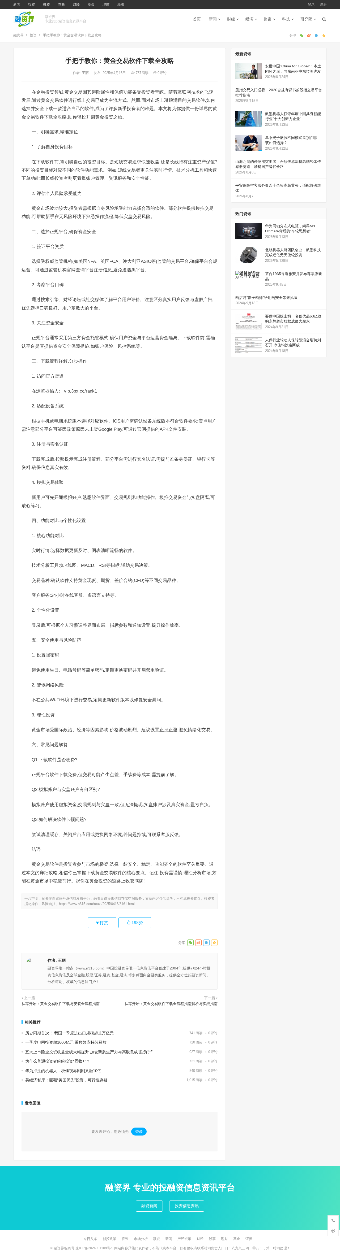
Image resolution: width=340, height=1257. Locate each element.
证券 (248, 1239)
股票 (212, 1239)
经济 (120, 4)
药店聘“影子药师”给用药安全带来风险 (266, 297)
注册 (323, 4)
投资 (31, 4)
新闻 (16, 4)
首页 (197, 19)
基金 (91, 4)
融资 (46, 4)
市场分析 (141, 1239)
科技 (286, 19)
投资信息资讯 (187, 1205)
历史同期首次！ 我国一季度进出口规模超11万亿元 (69, 1033)
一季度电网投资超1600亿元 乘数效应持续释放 (66, 1042)
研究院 (306, 19)
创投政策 (109, 1239)
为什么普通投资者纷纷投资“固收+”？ (57, 1061)
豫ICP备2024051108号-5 (94, 1248)
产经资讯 (184, 1239)
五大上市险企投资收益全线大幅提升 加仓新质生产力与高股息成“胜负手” (88, 1052)
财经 (76, 4)
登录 (311, 4)
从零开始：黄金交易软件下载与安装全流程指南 (61, 1004)
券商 (61, 4)
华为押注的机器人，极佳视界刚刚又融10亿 (63, 1070)
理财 (106, 4)
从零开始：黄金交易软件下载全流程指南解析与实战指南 (171, 1004)
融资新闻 (149, 1205)
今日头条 (90, 1239)
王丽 (86, 73)
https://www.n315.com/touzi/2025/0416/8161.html (97, 904)
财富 (268, 19)
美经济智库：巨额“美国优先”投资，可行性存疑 (66, 1080)
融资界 (18, 35)
